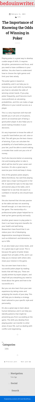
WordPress (27, 399)
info (19, 17)
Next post (24, 361)
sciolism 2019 (16, 399)
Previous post (11, 361)
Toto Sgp (14, 377)
